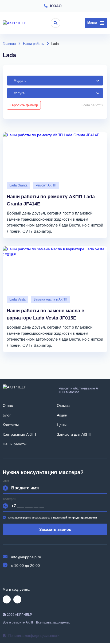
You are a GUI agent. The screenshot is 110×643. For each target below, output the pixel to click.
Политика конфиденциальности (33, 636)
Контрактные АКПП (19, 434)
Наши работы (14, 444)
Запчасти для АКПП (74, 434)
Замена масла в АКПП (50, 299)
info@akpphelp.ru (26, 557)
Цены (61, 425)
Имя (6, 481)
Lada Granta (18, 185)
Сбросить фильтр (24, 105)
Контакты (11, 425)
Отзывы (63, 405)
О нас (8, 405)
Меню (92, 23)
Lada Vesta (17, 299)
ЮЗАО (56, 6)
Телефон (9, 499)
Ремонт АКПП (46, 185)
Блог (7, 415)
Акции (62, 415)
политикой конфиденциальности (75, 517)
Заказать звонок (55, 529)
